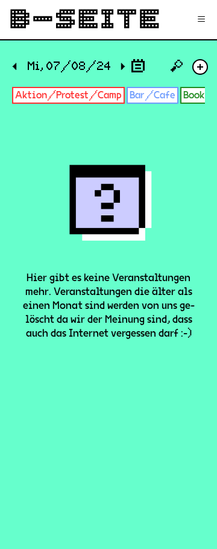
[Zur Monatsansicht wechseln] (138, 65)
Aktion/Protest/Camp (68, 95)
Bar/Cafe (152, 95)
